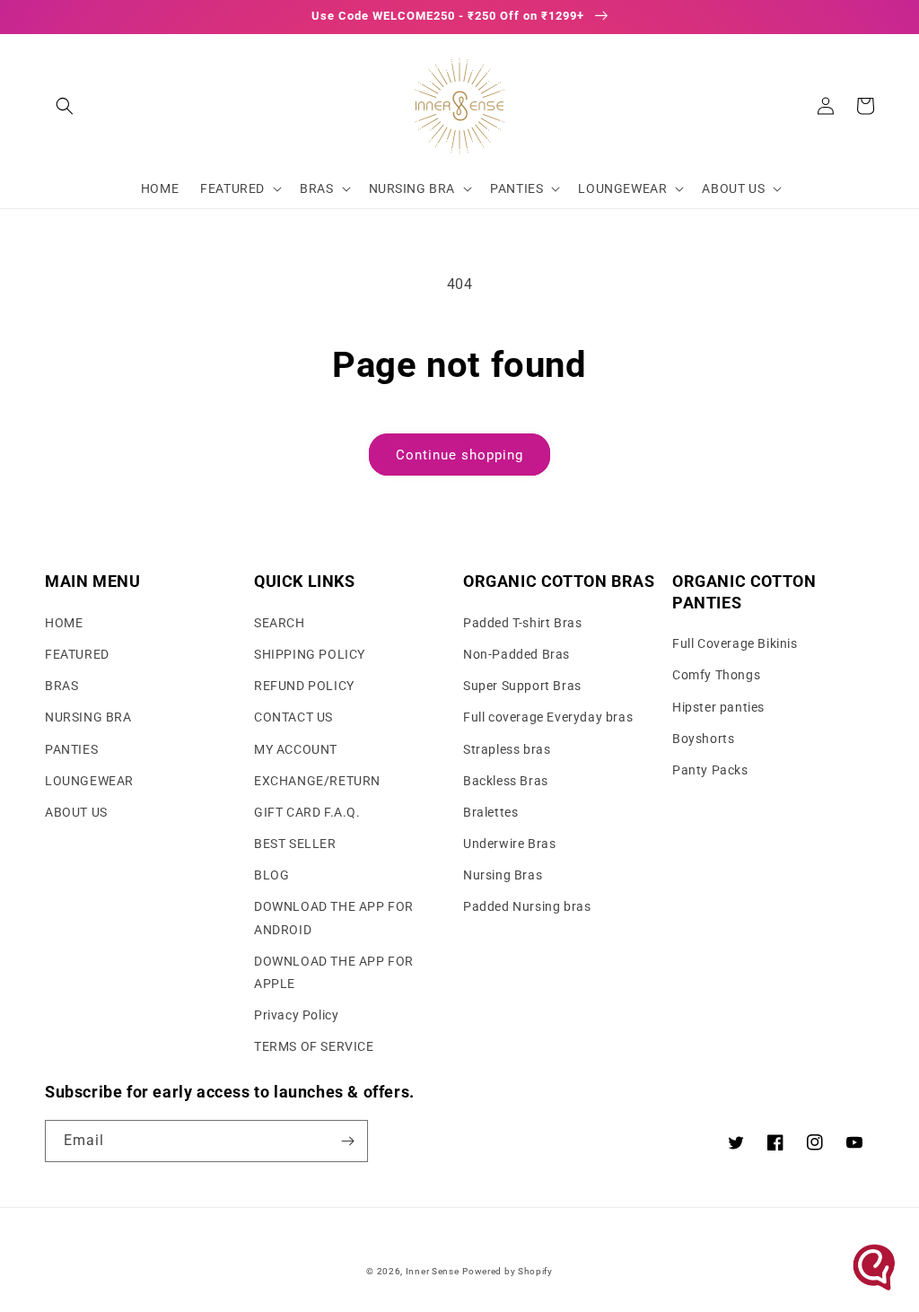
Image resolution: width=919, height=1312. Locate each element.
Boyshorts (703, 738)
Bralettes (490, 812)
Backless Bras (505, 781)
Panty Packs (710, 770)
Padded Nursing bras (527, 906)
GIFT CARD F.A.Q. (307, 812)
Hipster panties (718, 707)
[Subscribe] (347, 1141)
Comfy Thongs (716, 675)
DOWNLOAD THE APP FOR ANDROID (334, 917)
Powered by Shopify (507, 1271)
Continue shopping (459, 455)
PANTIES (71, 749)
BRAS (61, 685)
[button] (64, 106)
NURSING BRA (88, 717)
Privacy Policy (296, 1015)
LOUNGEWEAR (89, 781)
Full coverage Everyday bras (548, 717)
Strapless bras (506, 749)
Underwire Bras (509, 843)
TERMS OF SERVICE (314, 1046)
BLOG (271, 875)
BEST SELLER (295, 843)
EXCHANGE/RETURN (317, 781)
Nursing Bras (502, 875)
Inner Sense (433, 1271)
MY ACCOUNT (295, 749)
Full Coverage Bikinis (735, 643)
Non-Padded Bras (516, 654)
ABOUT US (76, 812)
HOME (64, 623)
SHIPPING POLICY (309, 654)
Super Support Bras (522, 685)
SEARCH (279, 623)
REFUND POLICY (304, 685)
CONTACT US (293, 717)
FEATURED (77, 654)
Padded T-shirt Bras (522, 623)
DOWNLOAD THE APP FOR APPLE (334, 972)
